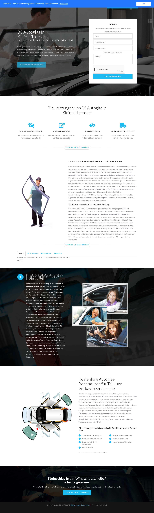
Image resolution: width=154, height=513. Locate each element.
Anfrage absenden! (113, 76)
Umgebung (47, 253)
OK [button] (143, 4)
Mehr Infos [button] (64, 4)
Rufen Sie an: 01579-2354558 (31, 65)
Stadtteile (34, 253)
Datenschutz (86, 505)
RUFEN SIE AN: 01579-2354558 (77, 147)
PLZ (22, 253)
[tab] (21, 253)
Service (59, 253)
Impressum (76, 505)
